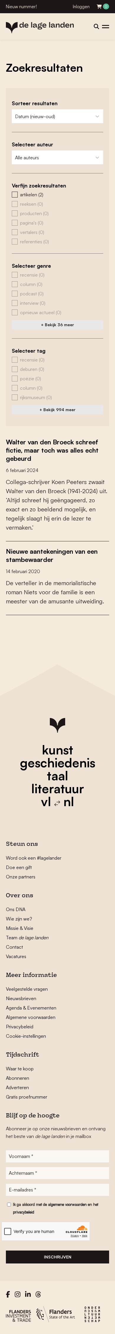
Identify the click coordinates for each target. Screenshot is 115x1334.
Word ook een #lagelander (33, 858)
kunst (57, 749)
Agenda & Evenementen (31, 1008)
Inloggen (81, 6)
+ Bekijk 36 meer (57, 324)
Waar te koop (20, 1069)
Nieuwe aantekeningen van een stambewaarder (52, 555)
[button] (57, 194)
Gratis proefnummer (26, 1097)
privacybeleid (23, 1212)
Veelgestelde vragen (27, 989)
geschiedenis (57, 762)
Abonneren (17, 1078)
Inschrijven (57, 1256)
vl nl (57, 801)
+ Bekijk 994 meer (57, 409)
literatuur (57, 788)
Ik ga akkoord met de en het (55, 1208)
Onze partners (20, 877)
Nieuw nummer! (21, 6)
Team (27, 937)
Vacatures (16, 956)
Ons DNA (15, 909)
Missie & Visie (19, 928)
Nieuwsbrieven (21, 998)
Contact (14, 947)
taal (57, 775)
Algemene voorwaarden (30, 1017)
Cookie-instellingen (26, 1036)
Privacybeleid (19, 1027)
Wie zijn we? (19, 919)
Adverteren (17, 1087)
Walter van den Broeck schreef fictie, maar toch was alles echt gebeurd (52, 450)
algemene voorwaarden (67, 1204)
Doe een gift (19, 867)
